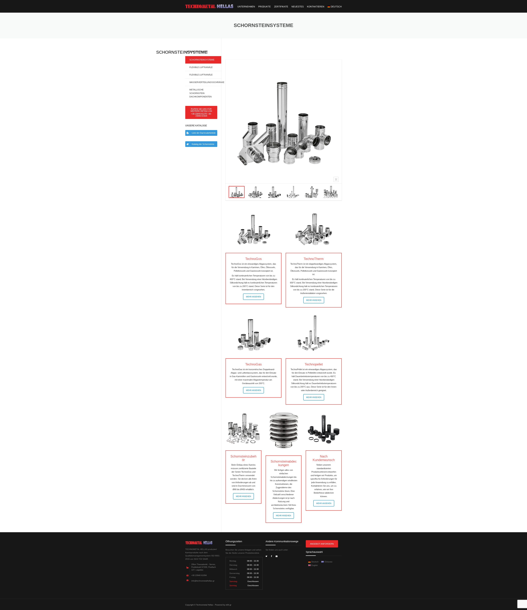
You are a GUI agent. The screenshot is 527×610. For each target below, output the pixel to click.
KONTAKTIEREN (315, 6)
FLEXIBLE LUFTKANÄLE (201, 67)
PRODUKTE (264, 6)
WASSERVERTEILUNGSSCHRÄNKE (205, 82)
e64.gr (228, 605)
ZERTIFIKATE (281, 6)
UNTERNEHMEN (246, 6)
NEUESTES (297, 6)
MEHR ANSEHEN (253, 297)
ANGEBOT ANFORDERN (322, 544)
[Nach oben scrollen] (512, 595)
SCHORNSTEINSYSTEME (201, 60)
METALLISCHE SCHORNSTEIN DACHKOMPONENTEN (200, 93)
